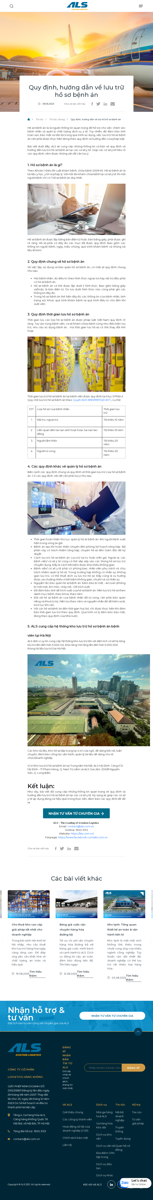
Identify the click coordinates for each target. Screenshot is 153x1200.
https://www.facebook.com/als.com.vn (83, 837)
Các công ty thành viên (77, 1119)
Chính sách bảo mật (75, 1137)
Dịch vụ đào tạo (104, 1166)
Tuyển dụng (122, 1138)
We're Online (138, 1184)
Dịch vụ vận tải (105, 1145)
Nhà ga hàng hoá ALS (104, 1114)
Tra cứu (136, 1112)
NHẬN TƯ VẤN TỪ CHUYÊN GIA (112, 1015)
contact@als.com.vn (80, 826)
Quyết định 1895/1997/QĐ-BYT (92, 399)
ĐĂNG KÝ (133, 1067)
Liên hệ (67, 1144)
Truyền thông (119, 1129)
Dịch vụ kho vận (104, 1136)
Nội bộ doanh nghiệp (119, 1116)
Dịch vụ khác (104, 1175)
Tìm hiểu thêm (35, 973)
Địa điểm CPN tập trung (105, 1154)
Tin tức (39, 119)
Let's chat (139, 1180)
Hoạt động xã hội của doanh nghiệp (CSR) (76, 1128)
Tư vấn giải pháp (138, 1121)
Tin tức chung (57, 119)
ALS (77, 6)
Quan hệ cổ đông (122, 1147)
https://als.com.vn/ (82, 833)
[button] (135, 1183)
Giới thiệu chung (73, 1112)
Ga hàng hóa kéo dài (104, 1125)
